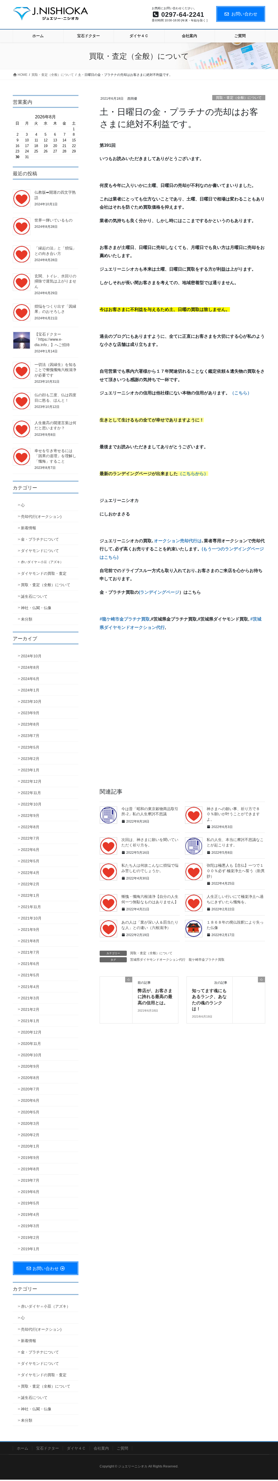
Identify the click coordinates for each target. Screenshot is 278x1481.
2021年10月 (31, 918)
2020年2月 (30, 1135)
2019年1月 (30, 1249)
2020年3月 (30, 1123)
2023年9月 (30, 713)
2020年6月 (30, 1100)
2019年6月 (30, 1192)
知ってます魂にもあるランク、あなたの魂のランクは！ (209, 999)
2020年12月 (31, 1032)
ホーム (22, 1448)
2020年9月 (30, 1066)
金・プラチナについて (40, 539)
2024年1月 (30, 690)
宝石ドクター (47, 1448)
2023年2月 (30, 758)
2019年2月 (30, 1237)
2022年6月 (30, 849)
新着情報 (28, 528)
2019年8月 (30, 1169)
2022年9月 (30, 815)
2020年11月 (31, 1043)
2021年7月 (30, 952)
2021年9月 (30, 929)
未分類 (26, 619)
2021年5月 (30, 975)
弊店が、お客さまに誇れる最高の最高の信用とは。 (155, 996)
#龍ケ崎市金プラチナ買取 (125, 619)
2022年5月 (30, 861)
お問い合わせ (244, 14)
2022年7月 (30, 838)
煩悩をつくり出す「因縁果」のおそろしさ (55, 308)
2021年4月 (30, 987)
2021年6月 (30, 964)
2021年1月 (30, 1021)
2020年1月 (30, 1146)
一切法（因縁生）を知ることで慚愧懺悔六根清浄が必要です (55, 370)
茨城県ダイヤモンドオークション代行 (157, 960)
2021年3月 (30, 998)
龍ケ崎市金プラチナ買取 (207, 960)
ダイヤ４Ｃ (76, 1448)
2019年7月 (30, 1180)
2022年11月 (31, 793)
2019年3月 (30, 1226)
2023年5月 (30, 747)
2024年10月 (31, 656)
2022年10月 (31, 804)
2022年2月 (30, 884)
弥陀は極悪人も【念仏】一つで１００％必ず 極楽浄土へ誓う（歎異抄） (236, 870)
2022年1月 (30, 895)
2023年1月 (30, 770)
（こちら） (241, 393)
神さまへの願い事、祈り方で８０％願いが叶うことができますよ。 (233, 814)
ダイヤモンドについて (40, 550)
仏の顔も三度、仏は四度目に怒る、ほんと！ (55, 397)
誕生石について (34, 596)
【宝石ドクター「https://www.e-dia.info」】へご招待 (52, 339)
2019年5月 (30, 1203)
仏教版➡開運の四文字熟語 (55, 194)
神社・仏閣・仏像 (36, 608)
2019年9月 (30, 1157)
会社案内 (101, 1448)
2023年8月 (30, 724)
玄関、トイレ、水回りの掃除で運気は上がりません (55, 281)
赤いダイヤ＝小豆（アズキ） (42, 562)
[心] (116, 992)
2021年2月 (30, 1009)
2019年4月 (30, 1214)
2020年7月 (30, 1089)
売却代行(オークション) (41, 516)
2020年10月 (31, 1055)
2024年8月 (30, 667)
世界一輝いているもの (53, 220)
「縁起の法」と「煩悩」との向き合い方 (55, 250)
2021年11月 (31, 907)
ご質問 (122, 1448)
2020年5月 (30, 1112)
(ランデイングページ (159, 592)
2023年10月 (31, 701)
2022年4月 (30, 873)
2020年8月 (30, 1078)
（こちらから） (193, 473)
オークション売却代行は (178, 540)
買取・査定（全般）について (239, 98)
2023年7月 (30, 735)
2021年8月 (30, 941)
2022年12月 (31, 781)
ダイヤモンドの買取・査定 (44, 573)
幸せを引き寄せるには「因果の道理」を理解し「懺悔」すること (55, 456)
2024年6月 (30, 679)
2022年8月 (30, 827)
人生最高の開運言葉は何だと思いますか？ (55, 425)
